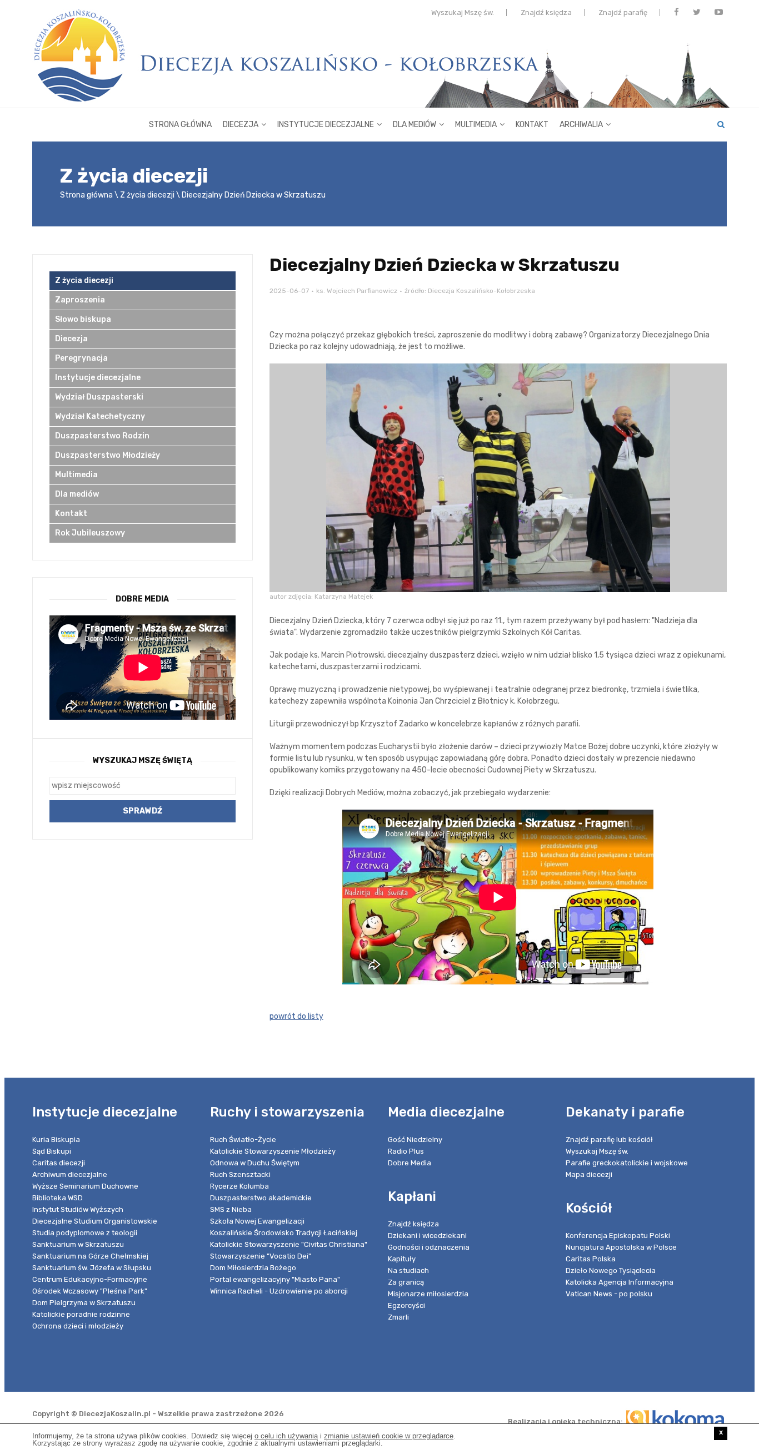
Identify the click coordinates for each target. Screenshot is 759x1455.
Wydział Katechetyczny (100, 416)
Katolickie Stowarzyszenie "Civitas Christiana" (288, 1244)
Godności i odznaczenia (429, 1247)
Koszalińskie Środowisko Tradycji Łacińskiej (283, 1233)
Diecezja (240, 124)
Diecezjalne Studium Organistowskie (94, 1221)
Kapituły (402, 1259)
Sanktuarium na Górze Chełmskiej (90, 1256)
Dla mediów (414, 124)
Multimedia (476, 124)
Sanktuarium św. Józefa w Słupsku (91, 1268)
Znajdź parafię (622, 12)
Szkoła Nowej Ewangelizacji (257, 1221)
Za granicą (406, 1282)
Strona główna (180, 124)
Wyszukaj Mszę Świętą (142, 760)
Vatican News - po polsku (609, 1294)
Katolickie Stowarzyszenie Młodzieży (273, 1151)
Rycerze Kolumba (239, 1186)
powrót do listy (296, 1016)
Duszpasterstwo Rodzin (102, 436)
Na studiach (408, 1270)
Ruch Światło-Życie (243, 1139)
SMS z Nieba (231, 1209)
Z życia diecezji (147, 195)
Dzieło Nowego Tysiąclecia (611, 1270)
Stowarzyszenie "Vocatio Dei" (260, 1256)
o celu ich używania (286, 1436)
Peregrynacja (81, 358)
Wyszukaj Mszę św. (462, 12)
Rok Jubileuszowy (90, 533)
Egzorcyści (406, 1305)
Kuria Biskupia (56, 1139)
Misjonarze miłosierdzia (428, 1294)
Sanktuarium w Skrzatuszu (78, 1244)
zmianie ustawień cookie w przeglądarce (388, 1436)
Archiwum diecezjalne (69, 1174)
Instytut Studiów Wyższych (77, 1209)
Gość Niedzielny (415, 1139)
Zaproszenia (80, 300)
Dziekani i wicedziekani (427, 1235)
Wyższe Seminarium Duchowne (85, 1186)
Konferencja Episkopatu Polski (618, 1235)
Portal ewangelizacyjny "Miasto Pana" (275, 1279)
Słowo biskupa (83, 319)
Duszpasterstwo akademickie (261, 1198)
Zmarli (398, 1317)
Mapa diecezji (589, 1174)
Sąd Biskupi (51, 1151)
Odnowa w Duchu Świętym (254, 1163)
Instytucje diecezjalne (325, 124)
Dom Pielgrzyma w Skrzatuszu (84, 1303)
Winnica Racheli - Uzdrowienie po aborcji (279, 1291)
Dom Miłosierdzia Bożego (253, 1268)
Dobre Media (409, 1163)
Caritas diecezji (58, 1163)
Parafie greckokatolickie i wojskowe (627, 1163)
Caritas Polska (591, 1259)
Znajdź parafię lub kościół (609, 1139)
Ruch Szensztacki (240, 1174)
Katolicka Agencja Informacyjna (619, 1282)
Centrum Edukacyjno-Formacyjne (89, 1279)
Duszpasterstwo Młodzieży (107, 455)
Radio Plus (406, 1151)
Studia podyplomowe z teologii (84, 1233)
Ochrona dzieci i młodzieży (77, 1326)
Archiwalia (581, 124)
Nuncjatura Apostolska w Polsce (621, 1247)
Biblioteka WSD (57, 1198)
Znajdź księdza (546, 12)
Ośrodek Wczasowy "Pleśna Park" (89, 1291)
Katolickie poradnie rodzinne (81, 1314)
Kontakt (532, 124)
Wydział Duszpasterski (99, 397)
